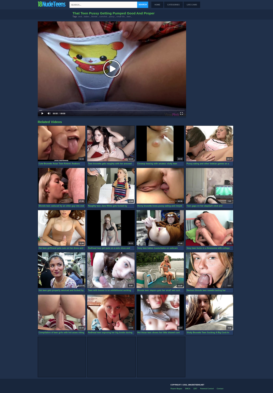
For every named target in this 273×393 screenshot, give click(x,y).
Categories (173, 5)
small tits (120, 16)
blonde (94, 16)
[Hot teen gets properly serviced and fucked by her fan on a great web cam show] (61, 270)
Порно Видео (176, 389)
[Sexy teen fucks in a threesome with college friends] (209, 228)
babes (86, 16)
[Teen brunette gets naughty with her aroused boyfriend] (111, 143)
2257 (195, 389)
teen (129, 16)
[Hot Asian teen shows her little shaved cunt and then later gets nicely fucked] (160, 312)
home (157, 5)
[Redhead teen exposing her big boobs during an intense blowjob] (111, 312)
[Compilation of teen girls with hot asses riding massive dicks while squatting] (61, 312)
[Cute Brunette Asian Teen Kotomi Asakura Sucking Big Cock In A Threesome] (61, 143)
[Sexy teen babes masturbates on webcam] (160, 228)
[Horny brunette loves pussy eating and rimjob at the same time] (160, 186)
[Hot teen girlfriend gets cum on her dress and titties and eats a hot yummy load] (61, 228)
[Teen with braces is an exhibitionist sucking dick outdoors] (111, 270)
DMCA (187, 389)
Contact (220, 389)
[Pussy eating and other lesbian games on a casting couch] (209, 143)
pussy (112, 16)
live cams (192, 5)
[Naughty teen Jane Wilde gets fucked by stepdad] (111, 186)
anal (80, 16)
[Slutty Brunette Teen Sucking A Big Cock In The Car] (209, 312)
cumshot (103, 16)
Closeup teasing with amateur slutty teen (157, 163)
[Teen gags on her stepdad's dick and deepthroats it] (209, 186)
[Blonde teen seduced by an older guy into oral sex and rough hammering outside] (61, 186)
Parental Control (207, 389)
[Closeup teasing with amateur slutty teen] (160, 143)
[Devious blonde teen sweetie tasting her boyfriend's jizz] (209, 270)
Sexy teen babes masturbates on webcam (157, 248)
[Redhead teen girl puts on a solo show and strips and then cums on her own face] (111, 228)
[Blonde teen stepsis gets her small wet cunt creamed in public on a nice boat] (160, 270)
